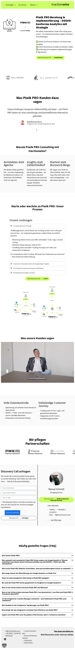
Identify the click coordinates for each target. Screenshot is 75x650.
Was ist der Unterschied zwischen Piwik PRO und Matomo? (25, 587)
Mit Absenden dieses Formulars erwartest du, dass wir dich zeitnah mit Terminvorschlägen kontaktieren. (18, 504)
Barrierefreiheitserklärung (29, 637)
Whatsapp (9, 636)
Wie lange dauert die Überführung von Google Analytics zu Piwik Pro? (29, 573)
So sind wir (22, 5)
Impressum (28, 640)
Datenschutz (28, 643)
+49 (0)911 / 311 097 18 (13, 633)
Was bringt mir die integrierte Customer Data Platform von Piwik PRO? (30, 610)
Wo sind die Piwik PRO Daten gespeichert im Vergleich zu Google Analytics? (31, 583)
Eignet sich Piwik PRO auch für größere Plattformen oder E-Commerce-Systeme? (34, 615)
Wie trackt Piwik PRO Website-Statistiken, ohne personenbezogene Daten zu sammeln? (36, 568)
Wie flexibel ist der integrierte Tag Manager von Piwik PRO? (25, 605)
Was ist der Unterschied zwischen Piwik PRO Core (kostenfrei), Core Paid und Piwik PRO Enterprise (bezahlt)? (36, 593)
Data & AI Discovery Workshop (18, 481)
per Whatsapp (56, 520)
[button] (4, 116)
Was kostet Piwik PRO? (11, 555)
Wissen (32, 5)
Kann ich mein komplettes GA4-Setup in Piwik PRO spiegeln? (25, 578)
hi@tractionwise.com (13, 631)
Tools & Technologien (29, 632)
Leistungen (9, 5)
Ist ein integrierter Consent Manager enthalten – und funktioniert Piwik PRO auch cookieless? (34, 600)
